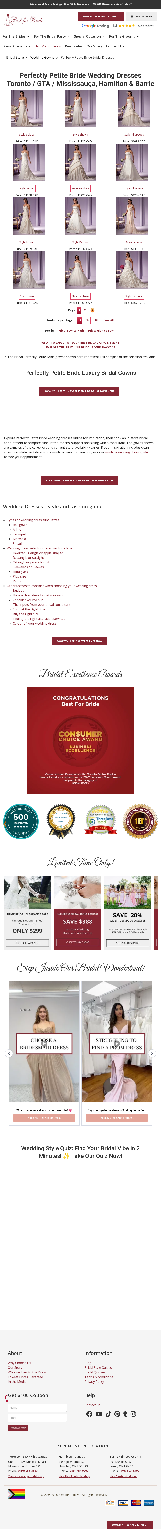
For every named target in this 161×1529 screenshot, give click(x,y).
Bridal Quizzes (94, 1372)
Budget (18, 590)
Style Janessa (134, 242)
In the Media (17, 1381)
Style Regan (26, 188)
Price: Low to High (71, 330)
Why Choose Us (19, 1363)
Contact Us (115, 46)
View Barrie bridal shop (123, 1476)
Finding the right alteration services (39, 619)
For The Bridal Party (50, 36)
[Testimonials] (120, 26)
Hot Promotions (47, 46)
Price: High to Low (101, 330)
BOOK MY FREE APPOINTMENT (100, 16)
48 (96, 320)
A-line (17, 529)
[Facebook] (89, 1415)
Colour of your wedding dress (34, 623)
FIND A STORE (142, 16)
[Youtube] (98, 1415)
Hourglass (20, 572)
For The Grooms (122, 36)
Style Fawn (27, 296)
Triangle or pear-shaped (31, 562)
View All (108, 320)
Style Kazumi (80, 242)
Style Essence (134, 296)
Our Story (94, 46)
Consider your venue (28, 600)
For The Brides (14, 36)
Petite (17, 581)
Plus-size (19, 576)
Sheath (18, 543)
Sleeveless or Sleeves (28, 567)
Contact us (92, 1405)
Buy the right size (26, 614)
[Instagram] (133, 1415)
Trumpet (19, 534)
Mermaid (19, 539)
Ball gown (20, 525)
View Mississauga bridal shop (26, 1476)
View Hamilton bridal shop (74, 1476)
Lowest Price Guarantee (25, 1377)
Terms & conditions (98, 1377)
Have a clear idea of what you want (38, 595)
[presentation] (4, 824)
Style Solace (27, 134)
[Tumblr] (125, 1415)
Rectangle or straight (28, 557)
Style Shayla (80, 134)
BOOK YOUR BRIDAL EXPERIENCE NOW (79, 641)
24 (87, 320)
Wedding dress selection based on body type (39, 548)
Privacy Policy (94, 1381)
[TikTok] (108, 1415)
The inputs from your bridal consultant (41, 604)
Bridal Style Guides (98, 1367)
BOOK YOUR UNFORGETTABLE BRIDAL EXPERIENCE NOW (79, 480)
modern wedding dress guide (126, 452)
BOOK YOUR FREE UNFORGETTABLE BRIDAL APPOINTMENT (79, 391)
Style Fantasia (80, 296)
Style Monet (27, 242)
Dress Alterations (16, 46)
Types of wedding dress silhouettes (33, 520)
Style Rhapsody (134, 134)
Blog (87, 1363)
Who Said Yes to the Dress (27, 1372)
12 (79, 320)
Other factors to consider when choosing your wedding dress (52, 586)
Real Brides (74, 46)
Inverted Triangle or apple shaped (38, 553)
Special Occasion (88, 36)
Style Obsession (134, 188)
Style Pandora (80, 188)
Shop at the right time (29, 609)
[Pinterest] (117, 1415)
